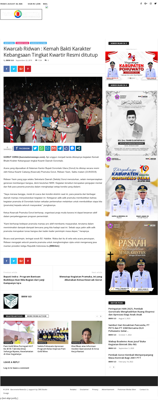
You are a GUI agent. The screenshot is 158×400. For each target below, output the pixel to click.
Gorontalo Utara (38, 43)
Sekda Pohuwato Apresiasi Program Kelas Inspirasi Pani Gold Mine (51, 349)
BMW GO (10, 60)
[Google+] (146, 4)
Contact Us (144, 389)
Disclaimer (84, 389)
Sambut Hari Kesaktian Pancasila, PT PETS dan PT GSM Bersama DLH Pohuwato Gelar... (129, 327)
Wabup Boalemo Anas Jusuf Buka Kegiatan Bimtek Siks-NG (127, 343)
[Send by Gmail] (54, 148)
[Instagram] (151, 4)
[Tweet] (35, 148)
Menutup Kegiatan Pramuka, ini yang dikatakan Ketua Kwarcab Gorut (81, 278)
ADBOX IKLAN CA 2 (119, 43)
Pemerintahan (22, 43)
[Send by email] (47, 148)
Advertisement (108, 389)
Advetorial (9, 43)
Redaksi (73, 389)
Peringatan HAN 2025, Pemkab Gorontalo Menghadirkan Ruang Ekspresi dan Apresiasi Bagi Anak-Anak (131, 311)
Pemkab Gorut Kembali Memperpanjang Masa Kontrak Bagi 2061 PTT (130, 356)
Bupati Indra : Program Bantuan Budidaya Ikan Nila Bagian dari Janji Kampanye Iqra (24, 280)
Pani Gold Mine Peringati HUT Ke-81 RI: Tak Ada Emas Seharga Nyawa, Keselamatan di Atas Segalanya (18, 350)
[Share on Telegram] (60, 148)
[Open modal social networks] (78, 148)
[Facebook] (141, 4)
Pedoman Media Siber (127, 389)
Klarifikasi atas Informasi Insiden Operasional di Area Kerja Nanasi (85, 349)
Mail (45, 4)
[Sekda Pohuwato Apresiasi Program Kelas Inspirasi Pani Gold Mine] (52, 332)
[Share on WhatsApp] (41, 148)
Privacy (95, 389)
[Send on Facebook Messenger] (72, 148)
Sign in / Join (34, 4)
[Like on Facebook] (66, 148)
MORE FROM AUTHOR (36, 316)
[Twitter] (155, 4)
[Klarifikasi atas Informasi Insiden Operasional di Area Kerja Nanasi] (86, 332)
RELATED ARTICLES (14, 316)
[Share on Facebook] (23, 148)
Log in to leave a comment (16, 368)
